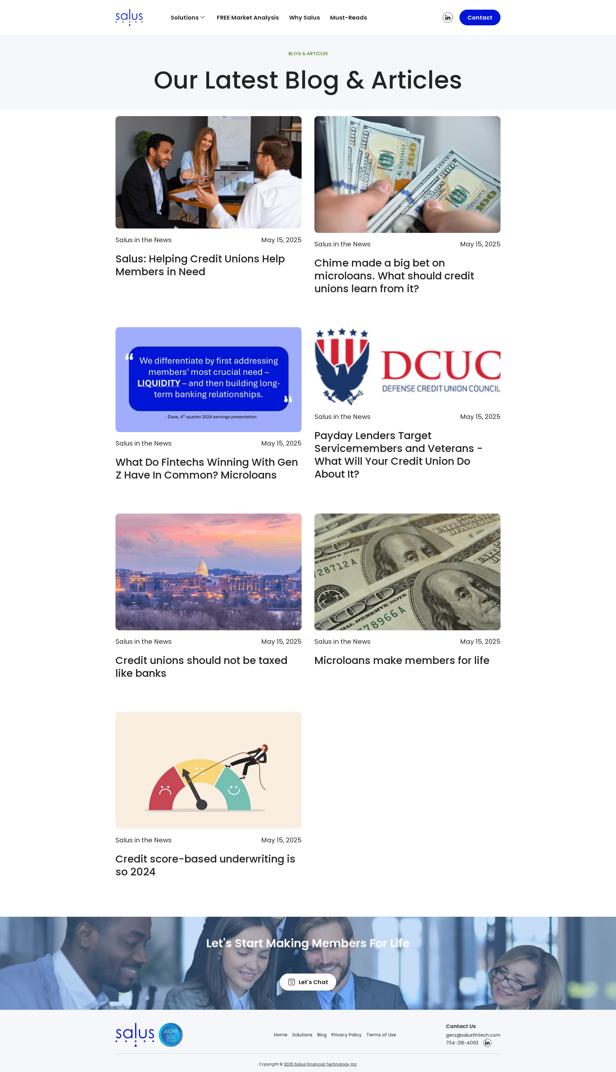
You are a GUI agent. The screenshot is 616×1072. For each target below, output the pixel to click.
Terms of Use (381, 1034)
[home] (138, 17)
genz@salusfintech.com (473, 1035)
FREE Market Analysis (248, 17)
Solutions (302, 1034)
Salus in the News (144, 239)
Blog (322, 1034)
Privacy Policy (346, 1034)
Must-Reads (348, 17)
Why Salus (304, 17)
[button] (189, 17)
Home (280, 1034)
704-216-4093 (462, 1042)
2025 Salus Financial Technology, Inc (320, 1064)
